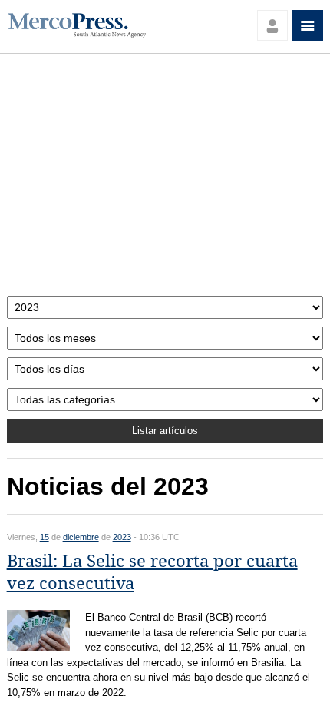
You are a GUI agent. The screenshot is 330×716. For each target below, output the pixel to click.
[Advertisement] (165, 178)
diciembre (81, 537)
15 (44, 537)
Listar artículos (165, 430)
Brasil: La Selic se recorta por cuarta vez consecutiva (152, 572)
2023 (122, 537)
